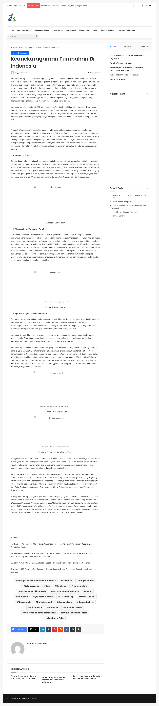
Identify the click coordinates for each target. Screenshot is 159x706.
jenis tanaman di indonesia (33, 591)
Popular (127, 46)
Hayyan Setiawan (21, 73)
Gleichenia (61, 586)
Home (11, 30)
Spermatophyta (86, 602)
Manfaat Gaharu (117, 79)
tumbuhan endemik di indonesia (40, 612)
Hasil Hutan (58, 30)
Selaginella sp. (65, 602)
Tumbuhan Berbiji (73, 607)
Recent (113, 46)
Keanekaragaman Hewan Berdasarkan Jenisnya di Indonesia (53, 679)
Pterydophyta (24, 602)
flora (48, 586)
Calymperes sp (32, 586)
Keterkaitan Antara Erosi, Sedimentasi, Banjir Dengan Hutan (64, 6)
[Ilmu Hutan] (11, 17)
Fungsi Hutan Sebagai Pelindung (124, 75)
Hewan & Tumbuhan (126, 30)
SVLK (95, 30)
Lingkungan (84, 30)
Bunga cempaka (86, 580)
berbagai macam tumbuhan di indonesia (36, 580)
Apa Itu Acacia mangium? (122, 63)
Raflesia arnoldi (44, 602)
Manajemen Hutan (41, 30)
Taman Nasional (107, 30)
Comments (143, 46)
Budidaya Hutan (24, 30)
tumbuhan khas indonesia (74, 612)
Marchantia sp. (67, 596)
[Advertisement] (104, 16)
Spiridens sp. (36, 607)
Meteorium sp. (87, 596)
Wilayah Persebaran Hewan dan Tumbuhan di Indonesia (23, 677)
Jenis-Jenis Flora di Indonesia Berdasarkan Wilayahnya (86, 677)
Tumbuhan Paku (56, 618)
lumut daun (22, 596)
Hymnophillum (80, 586)
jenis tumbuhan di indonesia (65, 591)
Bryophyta (67, 580)
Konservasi (71, 30)
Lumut (88, 591)
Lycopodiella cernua (43, 596)
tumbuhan (54, 607)
